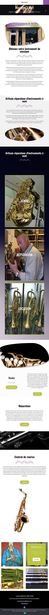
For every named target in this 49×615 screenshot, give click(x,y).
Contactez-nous (36, 546)
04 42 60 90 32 (11, 387)
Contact (36, 559)
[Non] (47, 611)
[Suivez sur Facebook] (46, 11)
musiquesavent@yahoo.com (24, 601)
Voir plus (38, 394)
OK (24, 613)
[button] (46, 2)
